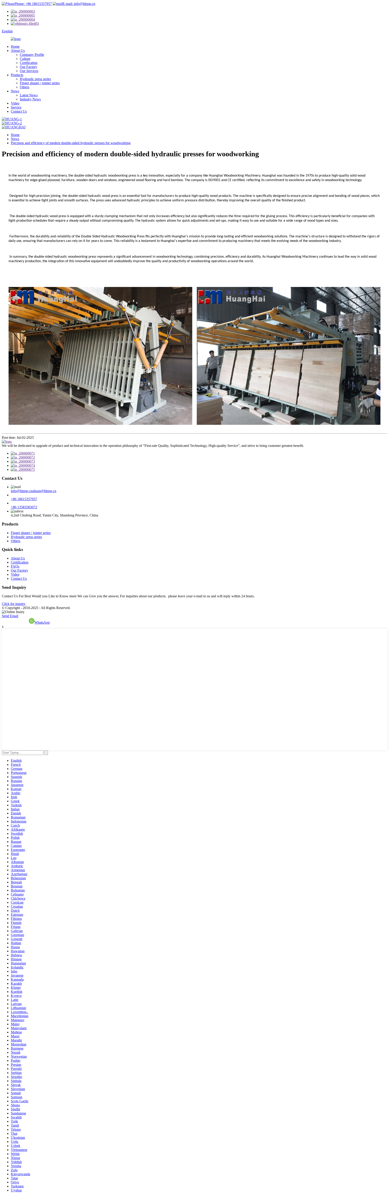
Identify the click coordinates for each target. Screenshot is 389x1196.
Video (15, 103)
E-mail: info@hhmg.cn (79, 4)
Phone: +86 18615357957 (33, 4)
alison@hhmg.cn (44, 491)
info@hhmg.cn (21, 491)
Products (17, 75)
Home (15, 46)
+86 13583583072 (24, 507)
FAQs (15, 566)
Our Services (29, 71)
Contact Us (19, 111)
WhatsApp (42, 622)
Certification (28, 63)
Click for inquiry (14, 604)
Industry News (30, 99)
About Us (18, 50)
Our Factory (28, 67)
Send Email (10, 616)
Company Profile (32, 55)
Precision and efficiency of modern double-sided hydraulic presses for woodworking (71, 143)
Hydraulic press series (35, 79)
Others (24, 87)
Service (16, 107)
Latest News (29, 95)
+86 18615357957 (24, 499)
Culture (25, 59)
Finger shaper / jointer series (40, 83)
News (15, 91)
